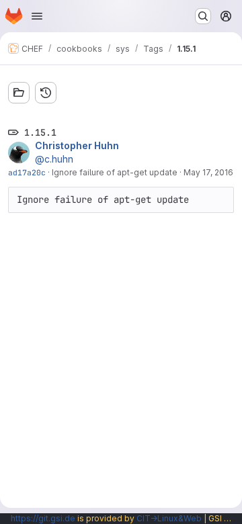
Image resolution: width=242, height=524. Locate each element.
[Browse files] (19, 92)
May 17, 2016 (208, 172)
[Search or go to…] (203, 16)
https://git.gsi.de (43, 518)
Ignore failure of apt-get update (114, 172)
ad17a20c (27, 172)
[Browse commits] (45, 92)
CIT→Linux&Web (169, 518)
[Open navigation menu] (37, 16)
